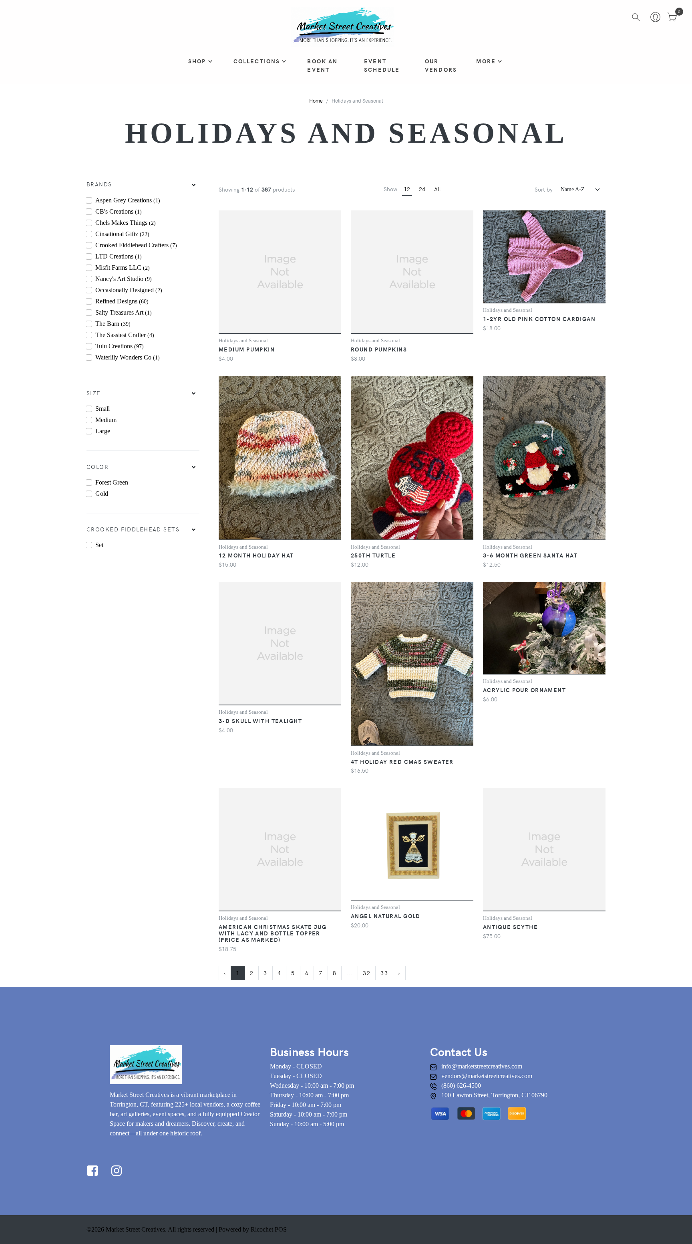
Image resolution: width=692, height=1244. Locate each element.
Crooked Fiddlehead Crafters (136, 245)
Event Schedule (382, 65)
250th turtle (373, 555)
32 (366, 973)
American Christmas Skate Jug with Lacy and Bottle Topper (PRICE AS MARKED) (272, 933)
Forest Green (111, 482)
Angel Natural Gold (385, 916)
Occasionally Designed (128, 290)
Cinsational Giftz (122, 233)
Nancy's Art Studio (123, 278)
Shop (197, 61)
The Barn (113, 323)
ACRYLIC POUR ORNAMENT (524, 690)
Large (102, 431)
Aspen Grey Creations (127, 200)
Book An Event (322, 65)
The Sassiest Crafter (124, 334)
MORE (486, 61)
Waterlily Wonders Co (127, 357)
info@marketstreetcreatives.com (481, 1066)
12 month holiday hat (256, 555)
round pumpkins (379, 349)
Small (102, 408)
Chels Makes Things (125, 222)
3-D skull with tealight (260, 721)
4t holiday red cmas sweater (402, 761)
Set (99, 544)
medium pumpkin (247, 349)
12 (407, 189)
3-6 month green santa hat (530, 555)
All (437, 189)
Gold (101, 493)
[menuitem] (142, 184)
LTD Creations (118, 256)
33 (384, 973)
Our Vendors (441, 65)
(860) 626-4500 (461, 1085)
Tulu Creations (119, 346)
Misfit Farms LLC (122, 267)
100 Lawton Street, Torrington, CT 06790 (494, 1095)
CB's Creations (118, 211)
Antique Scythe (510, 927)
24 (422, 189)
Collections (256, 61)
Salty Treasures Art (123, 312)
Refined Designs (122, 301)
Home (316, 100)
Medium (106, 419)
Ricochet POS (269, 1229)
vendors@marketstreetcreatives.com (486, 1075)
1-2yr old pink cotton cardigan (539, 319)
